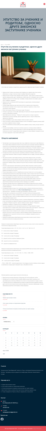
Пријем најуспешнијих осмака (9, 297)
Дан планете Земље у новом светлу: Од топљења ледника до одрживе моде (19, 390)
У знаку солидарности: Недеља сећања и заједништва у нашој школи (17, 391)
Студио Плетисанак (37, 428)
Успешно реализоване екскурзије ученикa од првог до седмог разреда (18, 308)
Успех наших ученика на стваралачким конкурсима (14, 303)
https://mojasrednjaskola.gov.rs (25, 189)
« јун (4, 353)
